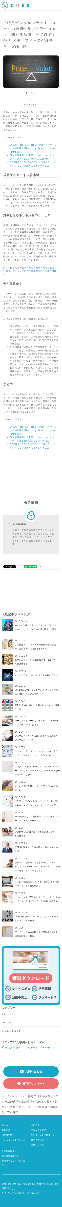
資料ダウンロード (39, 1140)
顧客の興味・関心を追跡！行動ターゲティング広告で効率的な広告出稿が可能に (30, 271)
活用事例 (35, 1125)
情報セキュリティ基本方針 (13, 1163)
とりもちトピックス (13, 1030)
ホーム (6, 1096)
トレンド (7, 1014)
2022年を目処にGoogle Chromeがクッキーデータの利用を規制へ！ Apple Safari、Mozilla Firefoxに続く (34, 148)
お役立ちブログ (38, 1130)
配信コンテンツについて (43, 1135)
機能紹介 (6, 1130)
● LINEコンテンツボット (14, 1140)
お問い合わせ (37, 1145)
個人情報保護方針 (10, 1156)
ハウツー (7, 1022)
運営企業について (10, 1151)
